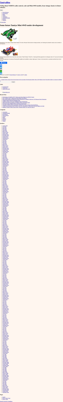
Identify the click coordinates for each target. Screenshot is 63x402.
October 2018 (5, 230)
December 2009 (5, 348)
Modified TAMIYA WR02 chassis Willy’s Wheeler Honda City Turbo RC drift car (18, 107)
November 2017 (5, 242)
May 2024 (4, 155)
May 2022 (4, 182)
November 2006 (5, 390)
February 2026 (5, 132)
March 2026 (4, 131)
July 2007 (4, 381)
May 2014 (4, 289)
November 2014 (5, 283)
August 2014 (5, 286)
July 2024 (4, 153)
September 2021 (5, 191)
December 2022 (5, 174)
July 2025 (4, 140)
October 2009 (5, 351)
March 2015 (4, 278)
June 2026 (4, 128)
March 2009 (4, 358)
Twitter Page (4, 87)
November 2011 (5, 323)
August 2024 (5, 152)
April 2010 (4, 344)
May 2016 (4, 262)
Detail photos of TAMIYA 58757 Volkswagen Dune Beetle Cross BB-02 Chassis (18, 97)
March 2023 (4, 171)
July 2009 (4, 354)
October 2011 (5, 324)
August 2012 (5, 313)
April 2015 (4, 277)
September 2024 (5, 151)
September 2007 (5, 378)
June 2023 (4, 168)
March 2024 (4, 158)
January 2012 (5, 320)
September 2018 (5, 231)
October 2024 (5, 150)
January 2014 (5, 294)
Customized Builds (6, 17)
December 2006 (5, 388)
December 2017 (5, 241)
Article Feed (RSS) (6, 89)
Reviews (4, 19)
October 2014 (5, 284)
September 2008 (5, 365)
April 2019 (4, 223)
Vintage (3, 15)
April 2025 (4, 143)
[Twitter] (31, 67)
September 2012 (5, 311)
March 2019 (4, 225)
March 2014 (4, 291)
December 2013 (5, 295)
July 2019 (4, 220)
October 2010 (5, 337)
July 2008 (4, 367)
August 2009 (5, 353)
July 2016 (4, 260)
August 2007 (5, 380)
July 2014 (4, 287)
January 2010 (5, 347)
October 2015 (5, 270)
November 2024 (5, 149)
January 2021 (5, 200)
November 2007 (5, 376)
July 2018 (4, 233)
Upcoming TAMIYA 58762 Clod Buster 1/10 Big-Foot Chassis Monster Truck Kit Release (20, 104)
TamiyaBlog (5, 2)
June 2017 (4, 248)
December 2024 (5, 148)
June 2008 (4, 368)
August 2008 (5, 366)
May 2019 (4, 222)
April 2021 (4, 197)
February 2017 (5, 252)
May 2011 (4, 329)
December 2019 (5, 214)
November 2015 (5, 269)
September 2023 (5, 164)
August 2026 (5, 125)
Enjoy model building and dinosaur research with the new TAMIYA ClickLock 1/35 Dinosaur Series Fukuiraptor (24, 99)
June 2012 (4, 315)
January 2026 (5, 133)
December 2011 (5, 322)
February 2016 (5, 266)
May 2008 (4, 369)
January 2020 (5, 213)
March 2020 (4, 211)
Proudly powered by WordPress (6, 401)
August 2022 (5, 179)
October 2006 (5, 391)
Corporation (4, 16)
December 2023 (5, 161)
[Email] (31, 69)
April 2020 (4, 210)
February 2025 (5, 145)
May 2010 (4, 343)
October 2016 (5, 257)
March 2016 (4, 265)
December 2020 (5, 201)
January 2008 (5, 374)
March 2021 (4, 198)
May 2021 (4, 196)
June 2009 (4, 355)
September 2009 (5, 352)
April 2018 (4, 237)
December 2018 (5, 228)
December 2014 (5, 281)
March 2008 (4, 372)
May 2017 (4, 249)
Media (3, 14)
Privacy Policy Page (6, 398)
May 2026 (4, 129)
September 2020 (5, 204)
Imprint (3, 397)
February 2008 (5, 373)
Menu (1, 10)
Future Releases (5, 12)
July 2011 (4, 327)
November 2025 (5, 135)
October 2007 (5, 377)
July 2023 (4, 167)
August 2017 (5, 246)
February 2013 (5, 306)
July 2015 (4, 274)
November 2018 (5, 229)
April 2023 (4, 170)
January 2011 (5, 334)
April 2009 (4, 357)
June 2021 (4, 194)
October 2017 (5, 243)
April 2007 (4, 384)
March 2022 (4, 184)
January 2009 (5, 361)
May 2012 (4, 316)
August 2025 (5, 139)
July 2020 (4, 207)
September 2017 (5, 245)
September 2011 (5, 325)
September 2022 (5, 178)
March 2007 (4, 385)
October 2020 (5, 203)
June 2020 (4, 208)
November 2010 (5, 336)
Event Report (5, 13)
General (4, 116)
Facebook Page (5, 86)
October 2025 (5, 136)
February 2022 (5, 186)
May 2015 (4, 276)
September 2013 (5, 298)
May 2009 (4, 356)
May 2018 (4, 236)
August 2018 (5, 232)
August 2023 (5, 165)
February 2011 (5, 333)
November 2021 (5, 189)
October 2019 (5, 217)
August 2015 (5, 272)
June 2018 (4, 235)
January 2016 (5, 267)
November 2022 (5, 175)
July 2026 (4, 126)
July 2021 (4, 193)
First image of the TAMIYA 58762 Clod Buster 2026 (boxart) (14, 103)
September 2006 (5, 392)
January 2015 (5, 280)
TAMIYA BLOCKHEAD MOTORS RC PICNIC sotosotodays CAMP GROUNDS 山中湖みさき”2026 (23, 106)
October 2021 (5, 190)
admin (25, 74)
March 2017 (4, 251)
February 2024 (5, 159)
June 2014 (4, 288)
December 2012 (5, 308)
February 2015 (5, 279)
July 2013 (4, 300)
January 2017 (5, 254)
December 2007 (5, 375)
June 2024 (4, 154)
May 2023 (4, 169)
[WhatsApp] (31, 71)
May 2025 (4, 142)
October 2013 (5, 297)
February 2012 (5, 319)
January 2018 (5, 240)
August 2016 (5, 259)
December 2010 (5, 335)
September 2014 (5, 285)
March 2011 (4, 332)
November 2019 (5, 216)
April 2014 (4, 290)
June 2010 (4, 342)
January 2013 (5, 307)
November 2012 (5, 309)
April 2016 (4, 264)
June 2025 (4, 141)
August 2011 (4, 326)
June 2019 (4, 221)
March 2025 (4, 144)
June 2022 (4, 181)
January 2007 (5, 387)
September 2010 (5, 338)
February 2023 (5, 172)
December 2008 (5, 362)
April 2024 (4, 157)
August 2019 (5, 219)
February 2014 (5, 293)
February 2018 (5, 239)
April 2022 (4, 183)
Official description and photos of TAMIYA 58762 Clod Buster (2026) (16, 102)
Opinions (4, 20)
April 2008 (4, 371)
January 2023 (5, 173)
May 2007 (4, 383)
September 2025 (5, 138)
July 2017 (4, 247)
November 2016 (5, 256)
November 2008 (5, 363)
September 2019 (5, 218)
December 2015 (5, 268)
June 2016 (4, 261)
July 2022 (4, 180)
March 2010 (4, 345)
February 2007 (5, 386)
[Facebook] (31, 65)
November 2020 (5, 202)
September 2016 (5, 258)
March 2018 (4, 238)
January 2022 (5, 187)
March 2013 (4, 305)
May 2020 (4, 209)
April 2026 (4, 130)
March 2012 (4, 318)
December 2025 (5, 134)
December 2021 (5, 188)
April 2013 (4, 304)
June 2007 (4, 382)
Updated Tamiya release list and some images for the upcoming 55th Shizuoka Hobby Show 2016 (19, 79)
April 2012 (4, 317)
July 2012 (4, 314)
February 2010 (5, 346)
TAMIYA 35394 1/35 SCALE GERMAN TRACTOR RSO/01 (14, 101)
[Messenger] (31, 73)
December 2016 (5, 255)
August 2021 (5, 192)
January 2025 (5, 146)
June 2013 (4, 301)
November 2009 (5, 349)
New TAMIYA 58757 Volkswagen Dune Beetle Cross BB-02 (14, 98)
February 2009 (5, 359)
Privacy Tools (5, 399)
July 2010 (4, 340)
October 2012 (5, 310)
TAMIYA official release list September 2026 (11, 100)
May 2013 (4, 303)
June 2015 (4, 275)
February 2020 (5, 212)
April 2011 (4, 330)
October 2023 (5, 163)
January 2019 (5, 227)
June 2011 (4, 328)
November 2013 (5, 296)
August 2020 (5, 206)
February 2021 (5, 199)
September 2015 (5, 271)
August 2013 (5, 299)
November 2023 (5, 162)
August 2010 (5, 339)
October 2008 (5, 364)
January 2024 (5, 160)
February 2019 (5, 226)
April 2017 (4, 250)
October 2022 (5, 177)
